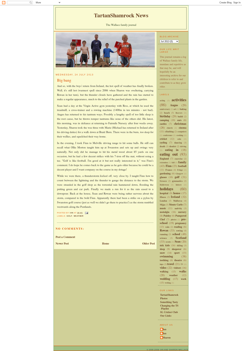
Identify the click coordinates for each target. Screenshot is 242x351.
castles (163, 124)
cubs (179, 138)
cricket (163, 139)
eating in (171, 150)
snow (162, 253)
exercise (179, 158)
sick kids (165, 245)
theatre (178, 260)
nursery (182, 212)
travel (170, 264)
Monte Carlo (176, 204)
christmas (180, 123)
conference (167, 135)
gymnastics (177, 180)
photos (173, 219)
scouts (168, 241)
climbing (169, 131)
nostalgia (164, 212)
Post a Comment (65, 237)
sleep (162, 249)
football (182, 166)
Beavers (179, 112)
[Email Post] (86, 213)
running (164, 234)
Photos (163, 298)
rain (167, 226)
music (163, 208)
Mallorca (177, 200)
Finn (168, 166)
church (170, 127)
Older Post (148, 243)
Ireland (175, 196)
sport (177, 253)
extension (164, 162)
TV (182, 264)
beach (167, 112)
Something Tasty (169, 302)
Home (105, 243)
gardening (165, 173)
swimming (166, 256)
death (162, 146)
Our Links (165, 315)
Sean (178, 241)
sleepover (176, 249)
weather (79, 216)
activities (179, 100)
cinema (182, 127)
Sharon (167, 337)
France (168, 169)
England (164, 158)
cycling (163, 142)
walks (182, 271)
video (163, 267)
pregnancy (180, 223)
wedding (165, 278)
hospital (164, 193)
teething (164, 260)
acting (162, 100)
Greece (163, 180)
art (175, 109)
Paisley (167, 215)
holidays (166, 189)
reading (178, 227)
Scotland (181, 237)
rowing (179, 230)
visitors (177, 268)
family (182, 162)
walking (164, 271)
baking (183, 109)
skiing (180, 245)
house (176, 193)
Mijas (162, 204)
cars (179, 120)
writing (168, 282)
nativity (178, 208)
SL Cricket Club (169, 312)
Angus (174, 105)
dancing (178, 142)
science (163, 238)
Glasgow (179, 173)
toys (161, 264)
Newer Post (62, 243)
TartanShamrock (169, 295)
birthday (165, 116)
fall (173, 162)
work (183, 279)
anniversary (165, 109)
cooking (179, 135)
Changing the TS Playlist (169, 307)
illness (163, 197)
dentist (172, 146)
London (163, 200)
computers (182, 131)
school (176, 234)
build (180, 116)
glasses (163, 177)
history (179, 184)
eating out (169, 154)
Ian (164, 329)
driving (183, 146)
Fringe (180, 169)
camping (164, 120)
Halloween (164, 184)
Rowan (164, 230)
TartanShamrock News (121, 15)
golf (69, 216)
